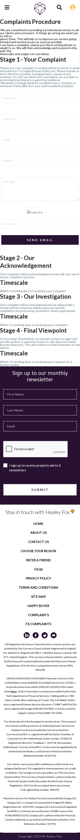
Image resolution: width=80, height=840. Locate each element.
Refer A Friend (38, 560)
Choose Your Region (38, 551)
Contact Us (38, 542)
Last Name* (9, 110)
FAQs (38, 569)
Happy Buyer (38, 606)
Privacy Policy (38, 578)
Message (7, 173)
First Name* (9, 90)
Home (38, 524)
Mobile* (6, 152)
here (14, 691)
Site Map (38, 596)
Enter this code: (13, 212)
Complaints (38, 615)
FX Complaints (38, 624)
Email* (5, 131)
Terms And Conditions (38, 587)
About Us (38, 532)
